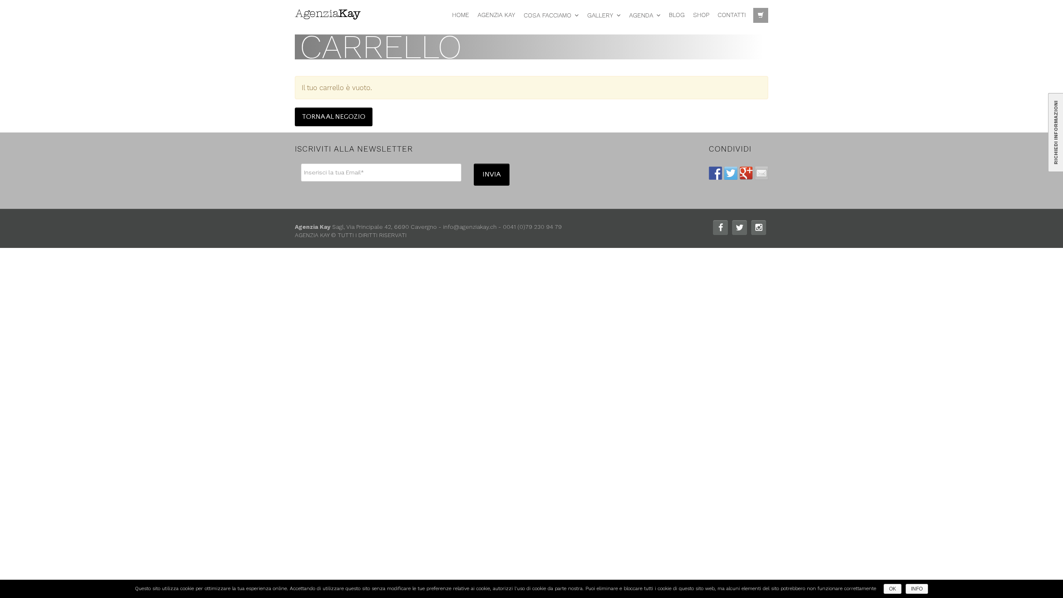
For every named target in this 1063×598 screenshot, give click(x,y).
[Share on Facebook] (715, 173)
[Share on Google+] (746, 173)
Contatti (732, 15)
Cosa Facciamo (547, 15)
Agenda (641, 15)
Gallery (600, 15)
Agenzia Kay (496, 15)
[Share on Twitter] (730, 173)
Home (460, 15)
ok (892, 589)
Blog (677, 15)
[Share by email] (761, 173)
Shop (701, 15)
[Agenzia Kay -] (330, 13)
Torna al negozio (333, 116)
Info (917, 589)
